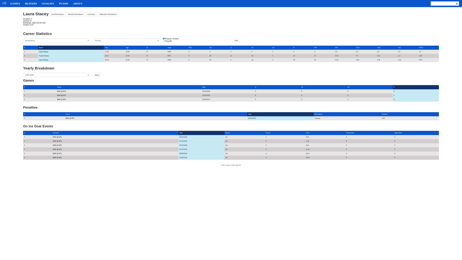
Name (41, 48)
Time (307, 133)
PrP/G (421, 48)
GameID (56, 133)
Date (203, 87)
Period (268, 133)
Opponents (398, 133)
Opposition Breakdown (108, 14)
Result (227, 133)
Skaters (31, 3)
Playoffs (168, 41)
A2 (273, 48)
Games (15, 3)
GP (210, 48)
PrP (315, 48)
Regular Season (172, 39)
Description (318, 114)
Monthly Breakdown (75, 14)
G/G (336, 48)
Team (169, 48)
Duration (385, 114)
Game (59, 87)
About (78, 3)
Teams (63, 3)
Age (127, 48)
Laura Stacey (43, 52)
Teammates (350, 133)
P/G (399, 48)
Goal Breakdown (57, 14)
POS (190, 48)
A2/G (379, 48)
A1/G (358, 48)
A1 (252, 48)
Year (106, 48)
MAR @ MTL (61, 91)
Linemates (91, 14)
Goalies (48, 3)
